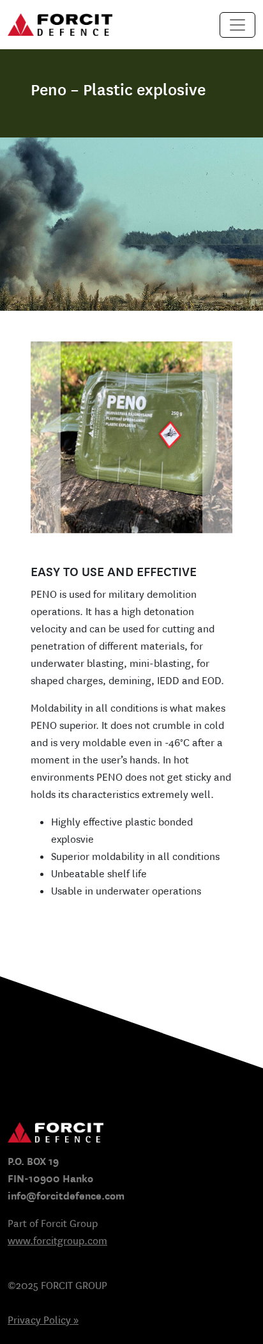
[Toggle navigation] (237, 25)
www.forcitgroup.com (57, 1240)
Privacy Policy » (43, 1320)
